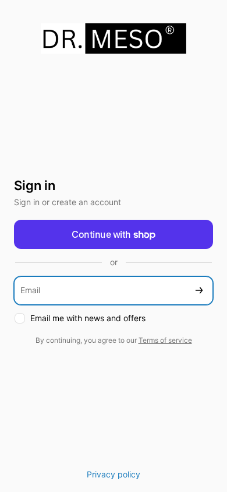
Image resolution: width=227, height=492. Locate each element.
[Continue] (199, 290)
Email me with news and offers (88, 318)
